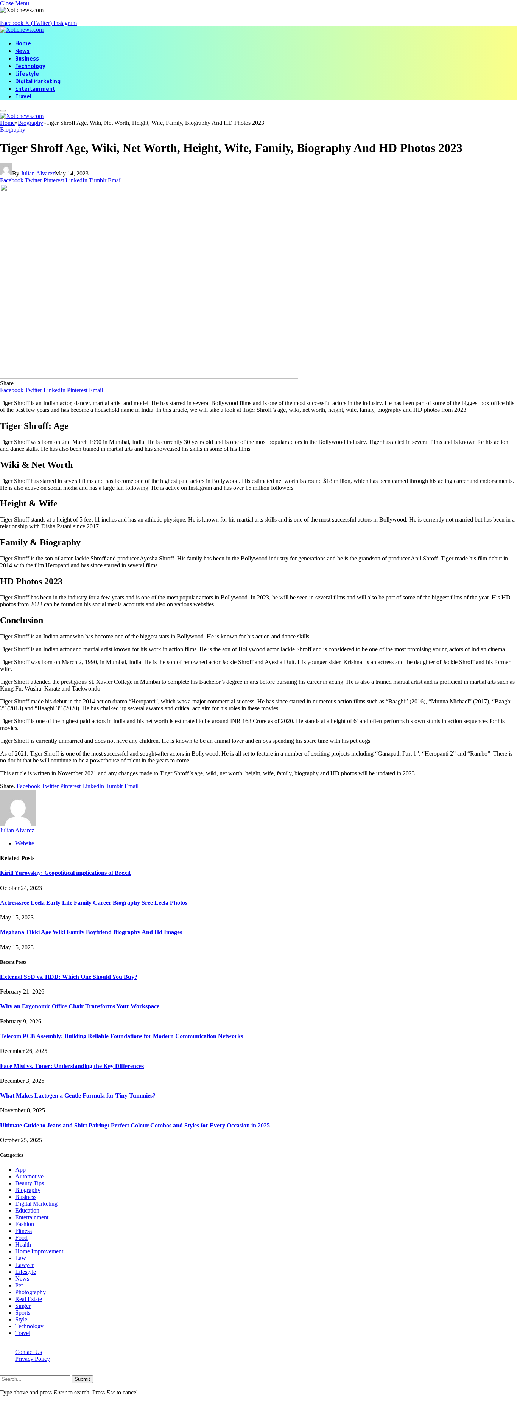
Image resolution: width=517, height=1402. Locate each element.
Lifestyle (27, 73)
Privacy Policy (32, 1358)
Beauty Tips (29, 1183)
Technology (30, 66)
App (20, 1169)
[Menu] (3, 111)
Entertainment (35, 88)
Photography (30, 1292)
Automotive (29, 1176)
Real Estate (28, 1299)
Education (27, 1210)
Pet (19, 1285)
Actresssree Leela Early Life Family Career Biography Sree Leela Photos (93, 902)
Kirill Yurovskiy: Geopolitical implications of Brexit (65, 872)
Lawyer (24, 1265)
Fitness (23, 1231)
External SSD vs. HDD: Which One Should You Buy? (68, 976)
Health (23, 1244)
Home (23, 43)
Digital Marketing (38, 81)
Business (27, 58)
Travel (23, 96)
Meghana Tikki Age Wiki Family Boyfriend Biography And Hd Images (91, 932)
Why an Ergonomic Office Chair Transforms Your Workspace (79, 1006)
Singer (23, 1306)
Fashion (24, 1224)
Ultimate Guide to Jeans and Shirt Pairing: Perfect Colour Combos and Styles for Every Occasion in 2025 (135, 1125)
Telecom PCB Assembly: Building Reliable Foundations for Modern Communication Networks (121, 1036)
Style (21, 1319)
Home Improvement (39, 1251)
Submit (82, 1379)
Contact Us (28, 1352)
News (22, 50)
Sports (22, 1312)
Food (21, 1237)
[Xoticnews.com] (22, 29)
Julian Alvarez (38, 173)
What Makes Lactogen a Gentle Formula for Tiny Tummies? (78, 1095)
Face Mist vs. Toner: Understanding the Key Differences (72, 1066)
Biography (12, 129)
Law (20, 1258)
